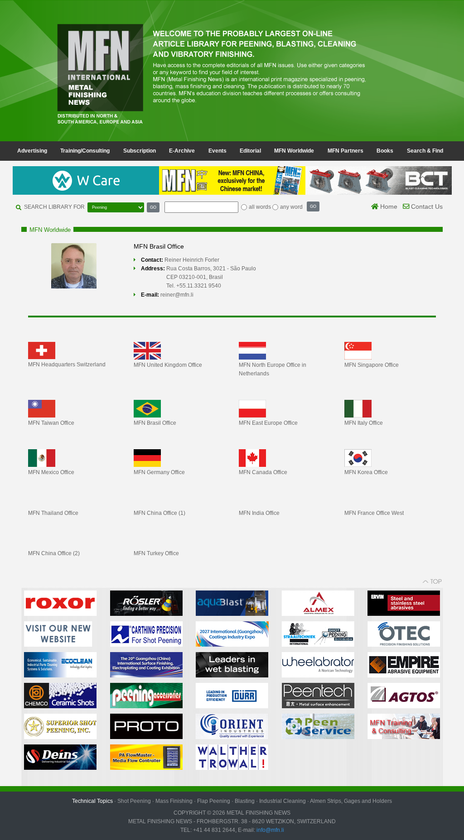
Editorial (250, 151)
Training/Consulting (85, 151)
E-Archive (182, 151)
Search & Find (425, 151)
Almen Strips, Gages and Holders (351, 801)
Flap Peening (213, 801)
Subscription (139, 151)
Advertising (32, 151)
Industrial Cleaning (282, 801)
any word (291, 207)
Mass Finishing (174, 801)
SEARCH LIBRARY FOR (54, 207)
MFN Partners (345, 151)
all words (260, 207)
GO (153, 207)
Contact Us (426, 206)
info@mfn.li (269, 830)
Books (385, 151)
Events (217, 151)
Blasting (245, 801)
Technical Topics (92, 801)
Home (387, 206)
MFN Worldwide (294, 151)
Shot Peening (134, 801)
